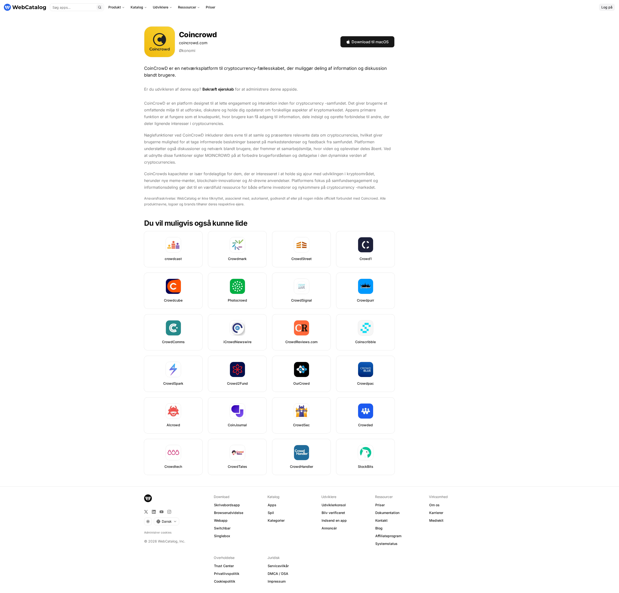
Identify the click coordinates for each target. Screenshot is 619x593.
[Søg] (99, 7)
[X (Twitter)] (146, 512)
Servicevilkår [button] (278, 566)
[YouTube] (161, 512)
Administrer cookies (157, 532)
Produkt (114, 7)
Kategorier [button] (276, 520)
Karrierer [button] (436, 513)
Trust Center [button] (224, 566)
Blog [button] (379, 528)
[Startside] (25, 7)
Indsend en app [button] (334, 520)
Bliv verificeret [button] (333, 513)
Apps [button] (272, 505)
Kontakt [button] (381, 520)
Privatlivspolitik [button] (226, 573)
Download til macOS (370, 41)
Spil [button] (271, 513)
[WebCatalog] (148, 498)
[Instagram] (169, 512)
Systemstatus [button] (386, 544)
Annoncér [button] (329, 528)
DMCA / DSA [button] (278, 573)
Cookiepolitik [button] (224, 581)
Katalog (137, 7)
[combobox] (166, 521)
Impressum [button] (277, 581)
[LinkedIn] (154, 512)
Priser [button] (380, 505)
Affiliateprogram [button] (388, 536)
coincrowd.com (193, 42)
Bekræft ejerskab (218, 89)
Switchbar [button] (222, 528)
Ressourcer (187, 7)
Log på (606, 7)
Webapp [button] (221, 520)
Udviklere (160, 7)
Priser (210, 7)
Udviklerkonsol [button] (334, 505)
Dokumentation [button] (387, 513)
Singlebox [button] (222, 536)
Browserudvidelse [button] (228, 513)
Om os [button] (434, 505)
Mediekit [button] (436, 520)
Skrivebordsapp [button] (227, 505)
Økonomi (187, 50)
